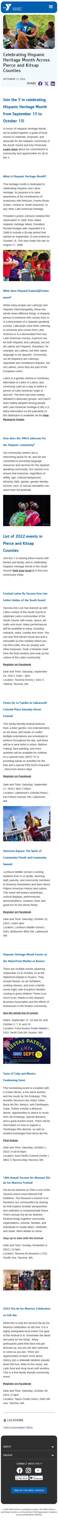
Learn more (10, 149)
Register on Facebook (17, 664)
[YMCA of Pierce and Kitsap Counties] (13, 7)
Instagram (31, 1470)
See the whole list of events (20, 1013)
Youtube (38, 1470)
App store (22, 1478)
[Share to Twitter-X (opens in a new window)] (46, 83)
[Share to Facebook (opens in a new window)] (40, 83)
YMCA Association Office (18, 1427)
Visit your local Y (23, 570)
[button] (29, 32)
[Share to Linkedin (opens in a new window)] (53, 83)
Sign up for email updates (29, 1490)
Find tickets (10, 1140)
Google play (36, 1478)
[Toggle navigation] (51, 6)
